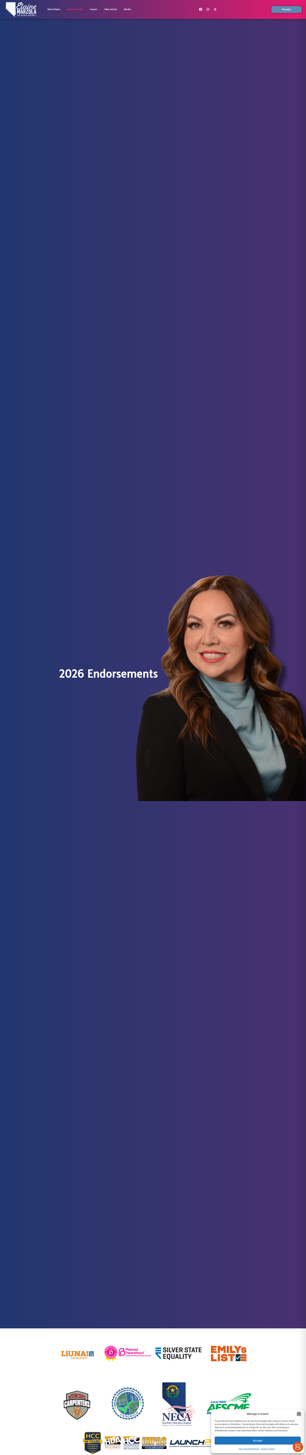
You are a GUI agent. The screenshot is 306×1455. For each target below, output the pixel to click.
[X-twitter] (215, 9)
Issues (93, 9)
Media (127, 9)
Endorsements (75, 9)
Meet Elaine (53, 9)
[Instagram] (208, 9)
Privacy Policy (268, 1448)
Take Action (110, 9)
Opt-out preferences (249, 1448)
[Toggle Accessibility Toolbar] (297, 1446)
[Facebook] (200, 9)
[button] (299, 1414)
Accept (257, 1440)
